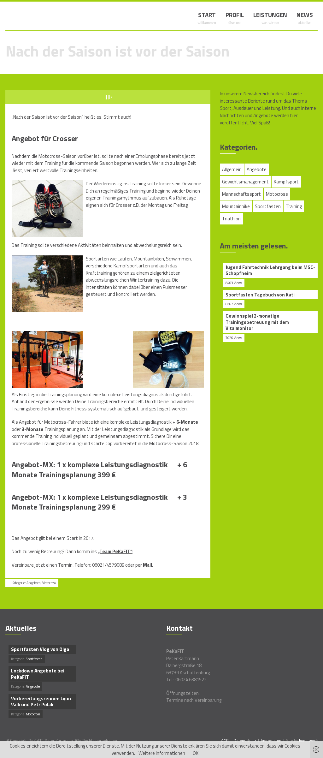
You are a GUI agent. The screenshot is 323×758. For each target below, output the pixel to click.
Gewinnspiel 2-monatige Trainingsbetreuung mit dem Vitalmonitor (257, 322)
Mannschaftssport (241, 194)
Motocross (49, 582)
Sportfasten (268, 206)
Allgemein (232, 169)
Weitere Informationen (161, 753)
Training (294, 206)
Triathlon (231, 218)
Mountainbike (236, 206)
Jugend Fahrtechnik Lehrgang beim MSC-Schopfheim (270, 270)
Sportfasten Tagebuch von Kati (260, 295)
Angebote (33, 582)
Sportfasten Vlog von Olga (40, 649)
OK (195, 753)
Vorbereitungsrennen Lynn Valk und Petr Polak (41, 701)
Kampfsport (286, 181)
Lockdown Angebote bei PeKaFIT (37, 674)
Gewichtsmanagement (245, 181)
